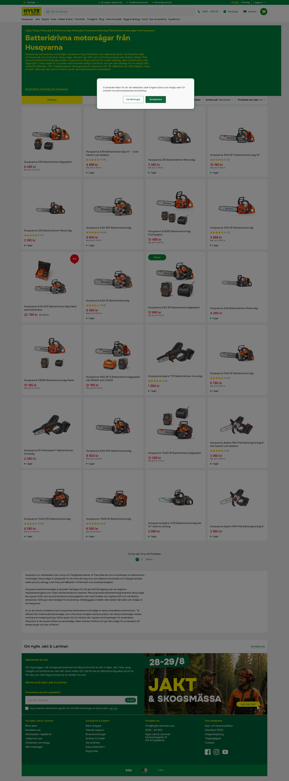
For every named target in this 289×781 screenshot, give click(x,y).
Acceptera (156, 99)
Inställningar (133, 99)
